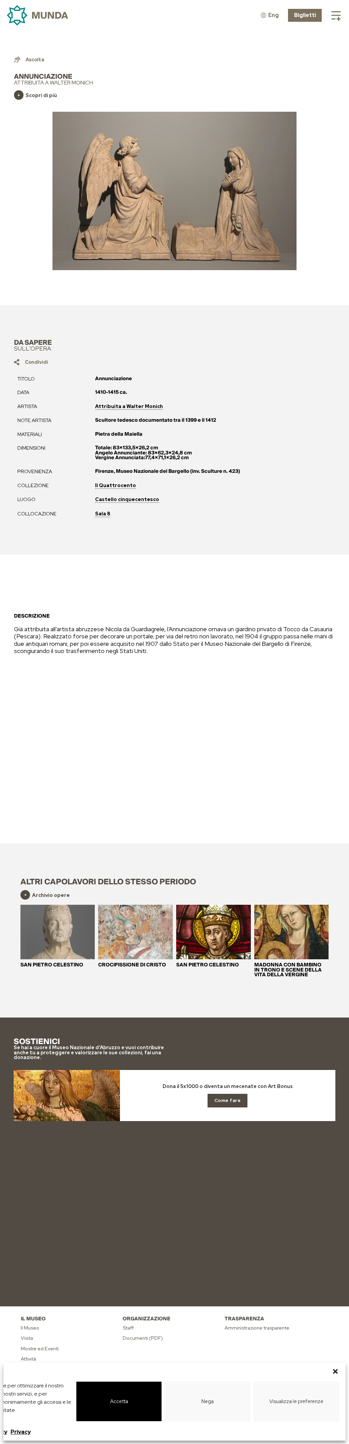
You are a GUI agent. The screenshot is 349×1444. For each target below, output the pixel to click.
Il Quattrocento (115, 485)
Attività (28, 1358)
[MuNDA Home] (37, 15)
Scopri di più (41, 95)
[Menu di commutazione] (336, 15)
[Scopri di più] (19, 95)
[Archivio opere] (25, 895)
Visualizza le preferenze (296, 1401)
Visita (27, 1338)
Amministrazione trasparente (257, 1327)
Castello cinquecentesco (127, 499)
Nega (207, 1401)
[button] (335, 1371)
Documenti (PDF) (143, 1338)
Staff (128, 1327)
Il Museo (30, 1327)
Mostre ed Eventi (40, 1348)
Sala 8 (102, 513)
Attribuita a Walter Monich (129, 406)
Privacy (21, 1431)
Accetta (119, 1401)
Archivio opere (51, 895)
